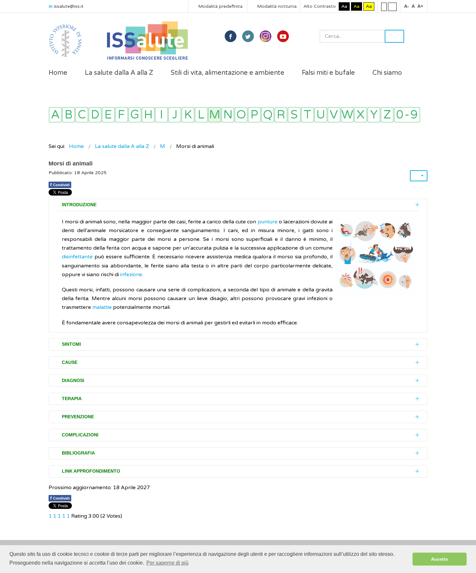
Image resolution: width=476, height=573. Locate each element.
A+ (420, 6)
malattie (102, 307)
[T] (307, 115)
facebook (230, 36)
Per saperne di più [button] (167, 563)
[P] (254, 115)
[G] (135, 115)
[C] (81, 115)
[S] (294, 115)
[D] (95, 115)
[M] (214, 115)
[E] (108, 115)
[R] (281, 115)
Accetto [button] (439, 559)
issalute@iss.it (69, 6)
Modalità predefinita (220, 6)
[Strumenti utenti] (418, 175)
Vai (394, 36)
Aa (344, 6)
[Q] (267, 115)
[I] (161, 115)
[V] (334, 115)
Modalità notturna (276, 6)
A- (406, 6)
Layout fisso (384, 6)
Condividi (60, 184)
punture (268, 222)
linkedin (265, 36)
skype (283, 36)
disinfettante (77, 256)
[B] (68, 115)
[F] (121, 115)
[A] (55, 115)
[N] (227, 115)
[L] (201, 115)
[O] (241, 115)
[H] (148, 115)
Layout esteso (392, 6)
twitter (248, 36)
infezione (131, 274)
